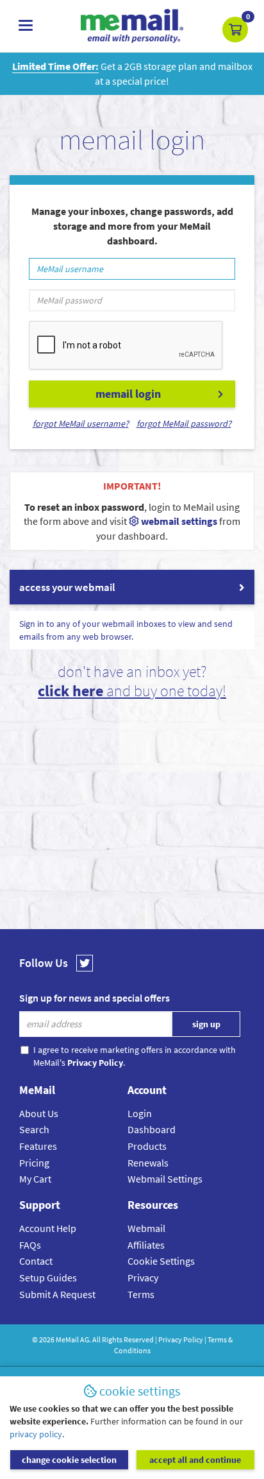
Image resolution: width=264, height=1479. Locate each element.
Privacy (143, 1277)
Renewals (148, 1162)
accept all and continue (195, 1460)
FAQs (30, 1244)
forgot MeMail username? (81, 423)
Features (38, 1146)
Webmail (146, 1228)
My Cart (35, 1178)
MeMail (67, 1339)
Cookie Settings (161, 1260)
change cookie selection (69, 1460)
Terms (141, 1294)
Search (34, 1129)
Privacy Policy (180, 1339)
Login (140, 1113)
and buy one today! (132, 691)
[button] (235, 29)
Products (147, 1146)
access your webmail (67, 587)
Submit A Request (57, 1294)
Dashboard (152, 1129)
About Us (38, 1113)
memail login (128, 393)
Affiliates (146, 1244)
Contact (36, 1260)
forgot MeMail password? (183, 423)
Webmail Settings (165, 1178)
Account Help (47, 1228)
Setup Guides (48, 1277)
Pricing (34, 1162)
